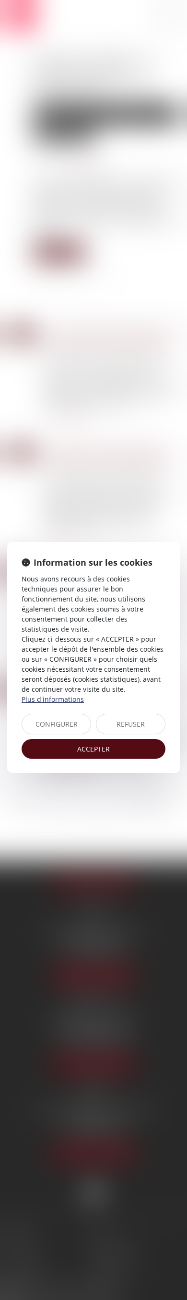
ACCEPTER (93, 748)
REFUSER (131, 724)
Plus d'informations (53, 699)
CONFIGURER (56, 724)
